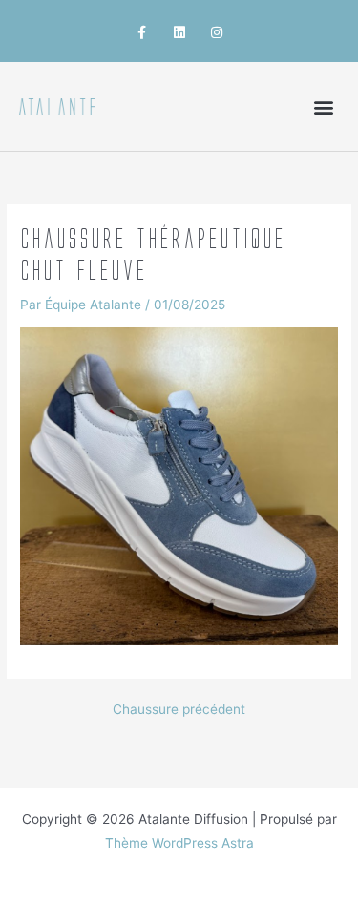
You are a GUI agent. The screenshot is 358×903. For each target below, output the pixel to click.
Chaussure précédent (179, 710)
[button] (323, 106)
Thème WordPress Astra (179, 842)
